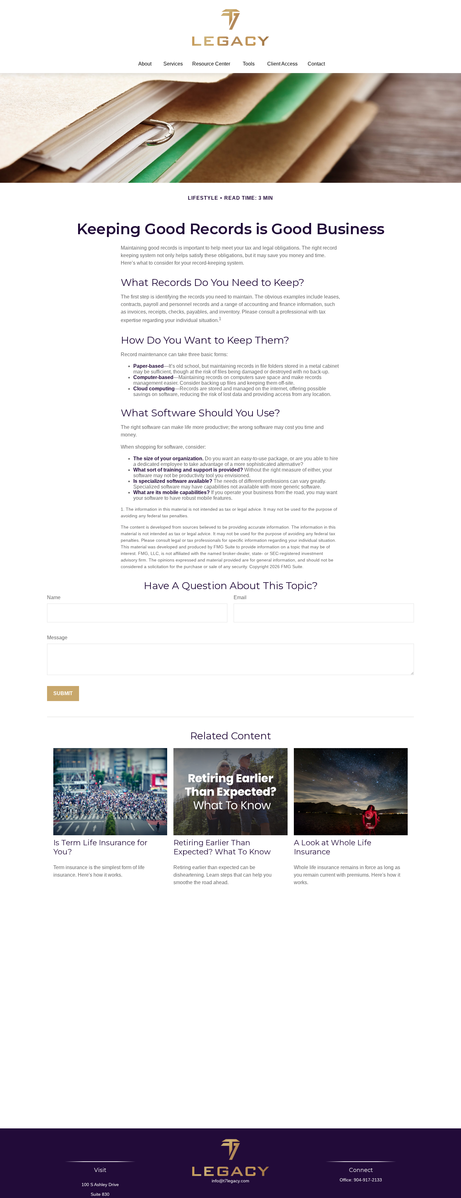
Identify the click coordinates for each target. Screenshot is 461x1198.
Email (240, 597)
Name (54, 597)
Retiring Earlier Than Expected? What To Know (222, 847)
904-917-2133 (368, 1179)
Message (57, 637)
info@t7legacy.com (230, 1180)
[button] (145, 63)
